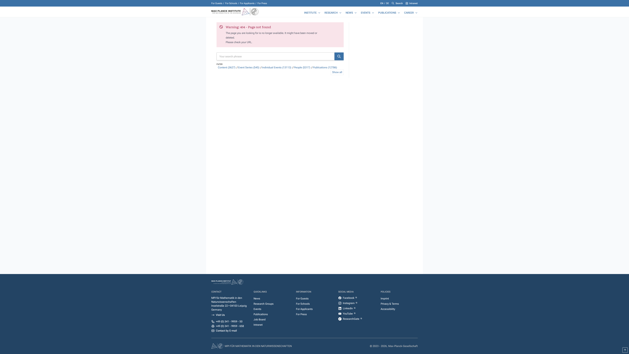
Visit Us (220, 314)
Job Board (260, 319)
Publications (387, 12)
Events (365, 12)
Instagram (349, 303)
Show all (337, 72)
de (387, 3)
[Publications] (399, 13)
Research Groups (264, 303)
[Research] (340, 13)
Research (331, 12)
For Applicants (247, 3)
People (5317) (302, 67)
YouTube (348, 313)
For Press (262, 3)
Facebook (349, 297)
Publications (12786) (325, 67)
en (382, 3)
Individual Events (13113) (276, 67)
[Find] (339, 56)
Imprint (385, 298)
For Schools (231, 3)
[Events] (373, 13)
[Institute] (319, 13)
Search (399, 3)
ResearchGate (351, 318)
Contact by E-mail (226, 330)
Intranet (413, 3)
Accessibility (388, 309)
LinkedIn (348, 308)
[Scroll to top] (625, 350)
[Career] (416, 13)
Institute (310, 12)
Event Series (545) (248, 67)
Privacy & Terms (390, 303)
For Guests (216, 3)
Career (409, 12)
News (349, 12)
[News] (355, 13)
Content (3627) (226, 67)
